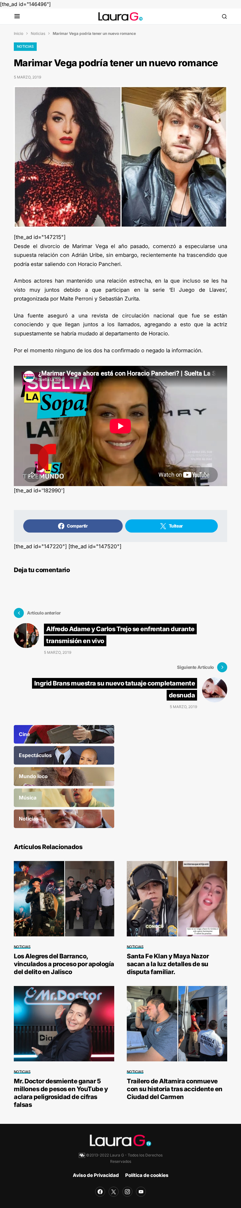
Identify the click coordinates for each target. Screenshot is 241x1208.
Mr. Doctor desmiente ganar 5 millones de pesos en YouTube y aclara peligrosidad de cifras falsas (61, 1092)
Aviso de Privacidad (96, 1175)
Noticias (38, 33)
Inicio (18, 33)
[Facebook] (100, 1191)
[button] (17, 16)
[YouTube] (141, 1191)
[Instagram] (127, 1191)
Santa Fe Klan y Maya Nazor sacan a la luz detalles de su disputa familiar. (168, 964)
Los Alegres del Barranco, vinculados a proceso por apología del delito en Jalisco (64, 964)
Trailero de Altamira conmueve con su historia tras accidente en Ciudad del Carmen (174, 1089)
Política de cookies (147, 1175)
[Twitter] (114, 1191)
